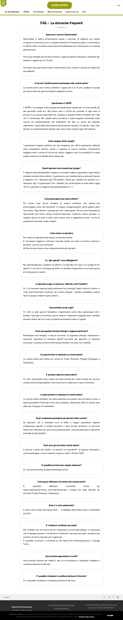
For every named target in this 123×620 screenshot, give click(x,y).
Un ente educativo (12, 12)
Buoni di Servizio (55, 12)
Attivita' (26, 12)
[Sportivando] (59, 5)
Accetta (110, 615)
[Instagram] (113, 597)
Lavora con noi (72, 12)
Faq (84, 12)
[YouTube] (118, 597)
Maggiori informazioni (86, 617)
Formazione (38, 12)
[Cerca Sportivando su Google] (104, 597)
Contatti (6, 597)
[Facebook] (108, 597)
